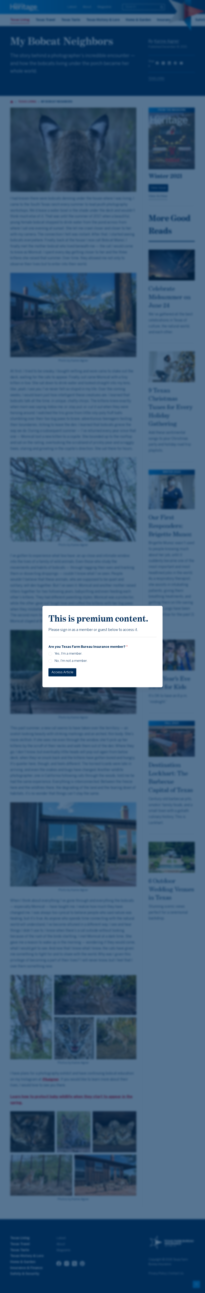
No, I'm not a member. (70, 660)
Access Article (62, 672)
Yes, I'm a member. (68, 653)
